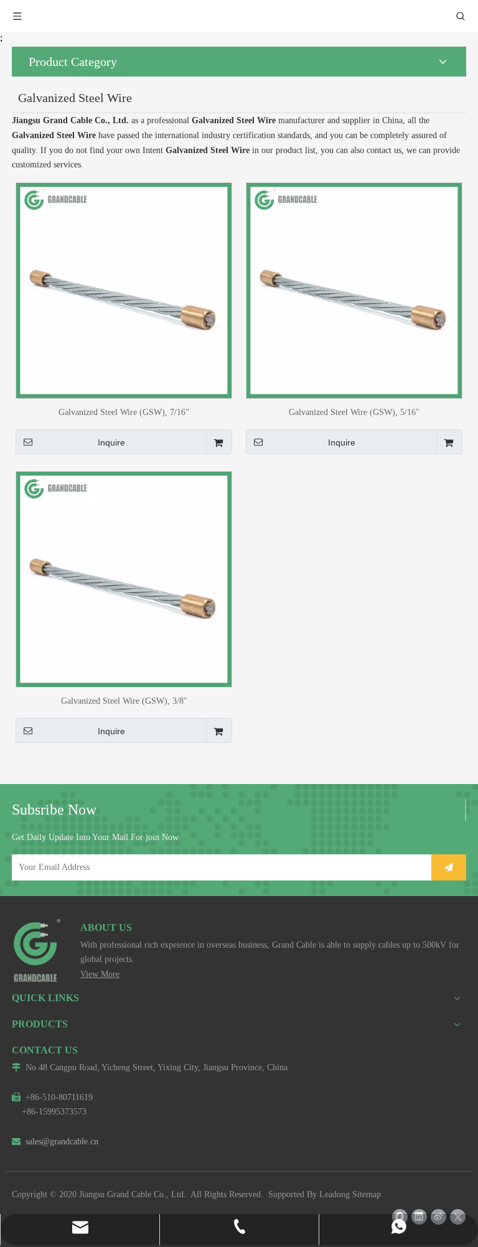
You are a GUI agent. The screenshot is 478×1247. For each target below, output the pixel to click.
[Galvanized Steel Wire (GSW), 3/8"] (124, 578)
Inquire (111, 442)
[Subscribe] (448, 867)
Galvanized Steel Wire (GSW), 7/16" (124, 412)
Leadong (334, 1194)
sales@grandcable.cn (55, 1141)
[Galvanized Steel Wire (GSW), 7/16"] (124, 289)
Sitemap (366, 1194)
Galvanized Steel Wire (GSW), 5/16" (354, 412)
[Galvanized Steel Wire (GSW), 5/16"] (354, 289)
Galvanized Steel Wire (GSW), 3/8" (124, 701)
